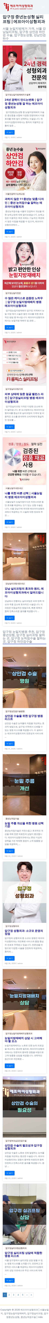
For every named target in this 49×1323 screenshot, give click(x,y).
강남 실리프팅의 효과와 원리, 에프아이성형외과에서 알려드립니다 (24, 592)
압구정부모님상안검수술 (16, 1141)
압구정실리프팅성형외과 (16, 1248)
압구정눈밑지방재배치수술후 (18, 94)
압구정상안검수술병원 (15, 711)
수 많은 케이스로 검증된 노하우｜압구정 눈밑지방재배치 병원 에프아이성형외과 (24, 301)
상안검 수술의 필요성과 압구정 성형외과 (23, 1147)
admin (19, 137)
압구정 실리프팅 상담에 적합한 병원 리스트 (23, 1254)
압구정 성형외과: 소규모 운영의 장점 (24, 932)
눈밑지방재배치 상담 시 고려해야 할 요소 (23, 1040)
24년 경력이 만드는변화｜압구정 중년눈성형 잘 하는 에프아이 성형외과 (24, 103)
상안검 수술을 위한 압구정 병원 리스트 (24, 717)
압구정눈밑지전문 (13, 293)
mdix (40, 1317)
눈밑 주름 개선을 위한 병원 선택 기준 (24, 825)
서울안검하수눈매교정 (15, 194)
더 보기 (10, 132)
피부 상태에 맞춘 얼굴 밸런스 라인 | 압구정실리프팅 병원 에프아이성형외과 (24, 397)
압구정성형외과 (12, 926)
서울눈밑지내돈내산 (14, 488)
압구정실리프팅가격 (14, 389)
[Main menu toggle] (43, 7)
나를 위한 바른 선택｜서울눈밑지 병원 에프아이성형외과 (23, 495)
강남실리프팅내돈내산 (15, 583)
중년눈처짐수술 (12, 818)
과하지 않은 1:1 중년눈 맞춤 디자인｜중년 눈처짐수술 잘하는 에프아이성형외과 (24, 202)
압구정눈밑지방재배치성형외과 (19, 1033)
